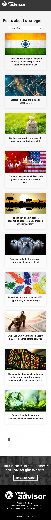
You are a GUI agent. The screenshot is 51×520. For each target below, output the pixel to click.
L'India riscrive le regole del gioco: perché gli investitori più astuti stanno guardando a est (25, 61)
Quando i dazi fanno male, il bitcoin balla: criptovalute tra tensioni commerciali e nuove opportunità (25, 377)
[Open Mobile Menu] (46, 7)
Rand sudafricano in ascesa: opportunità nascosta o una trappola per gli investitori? (25, 220)
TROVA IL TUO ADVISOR (25, 478)
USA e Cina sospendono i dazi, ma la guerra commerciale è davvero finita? (25, 179)
